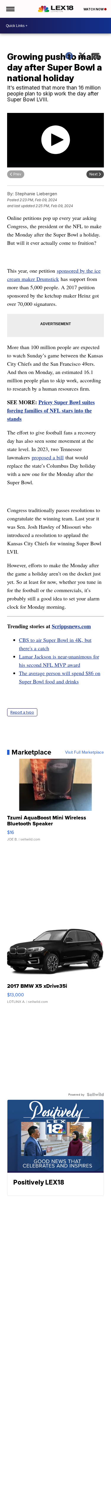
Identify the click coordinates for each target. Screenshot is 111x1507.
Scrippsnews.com (71, 626)
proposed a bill (48, 457)
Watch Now (93, 9)
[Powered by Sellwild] (95, 1094)
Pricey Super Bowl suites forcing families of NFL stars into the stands (51, 410)
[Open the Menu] (9, 8)
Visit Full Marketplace (84, 752)
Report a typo (22, 712)
